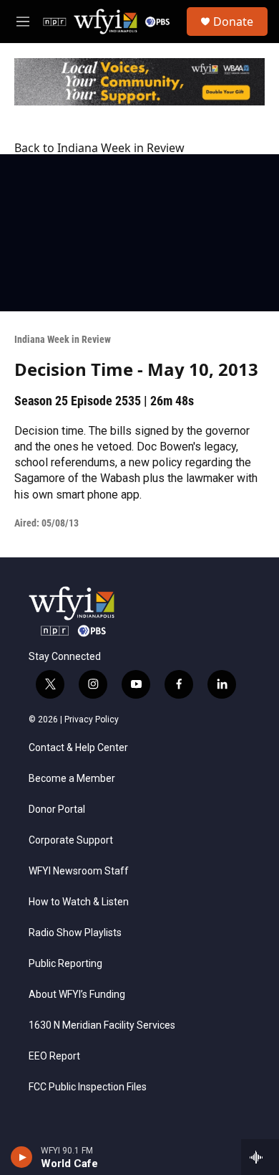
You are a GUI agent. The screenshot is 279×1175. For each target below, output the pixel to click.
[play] (22, 1157)
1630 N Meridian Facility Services (102, 1025)
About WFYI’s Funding (77, 994)
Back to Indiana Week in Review (99, 147)
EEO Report (54, 1056)
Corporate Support (71, 840)
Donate (233, 21)
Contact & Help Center (78, 747)
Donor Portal (57, 809)
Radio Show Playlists (75, 933)
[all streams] (260, 1157)
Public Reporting (65, 963)
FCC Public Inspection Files (88, 1087)
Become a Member (72, 778)
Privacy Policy (91, 719)
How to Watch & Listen (79, 902)
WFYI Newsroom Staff (79, 871)
